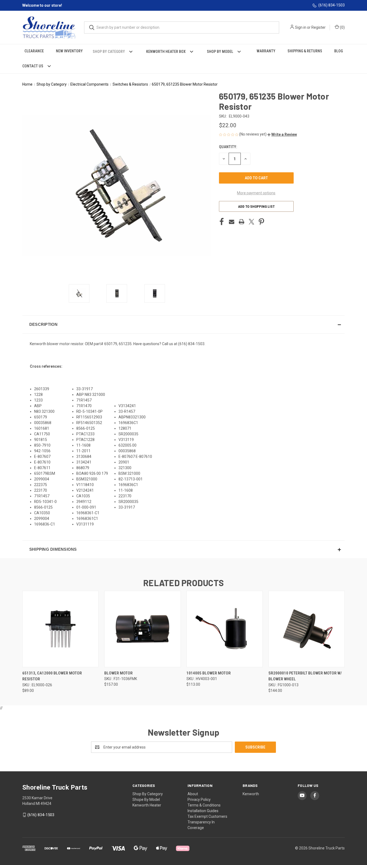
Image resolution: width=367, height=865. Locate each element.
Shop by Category (109, 51)
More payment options (256, 193)
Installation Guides (203, 811)
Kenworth (251, 794)
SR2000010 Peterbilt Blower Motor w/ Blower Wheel (305, 676)
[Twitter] (251, 221)
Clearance (34, 51)
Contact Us (32, 66)
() (342, 27)
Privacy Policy (199, 799)
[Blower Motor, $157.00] (142, 629)
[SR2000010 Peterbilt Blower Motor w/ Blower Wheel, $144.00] (306, 629)
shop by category (147, 794)
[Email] (231, 221)
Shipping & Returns (304, 51)
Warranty (266, 51)
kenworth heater (146, 805)
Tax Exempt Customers (207, 816)
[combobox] (181, 27)
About (193, 794)
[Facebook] (221, 221)
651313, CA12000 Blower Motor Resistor (52, 676)
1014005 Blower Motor (208, 673)
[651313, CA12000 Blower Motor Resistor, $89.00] (60, 629)
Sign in (300, 27)
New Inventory (69, 51)
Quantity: (228, 147)
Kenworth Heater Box (166, 51)
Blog (338, 51)
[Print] (241, 221)
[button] (282, 134)
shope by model (146, 799)
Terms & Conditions (204, 805)
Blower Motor (118, 673)
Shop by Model (220, 51)
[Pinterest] (261, 221)
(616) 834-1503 (331, 5)
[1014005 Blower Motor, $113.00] (225, 629)
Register (318, 27)
